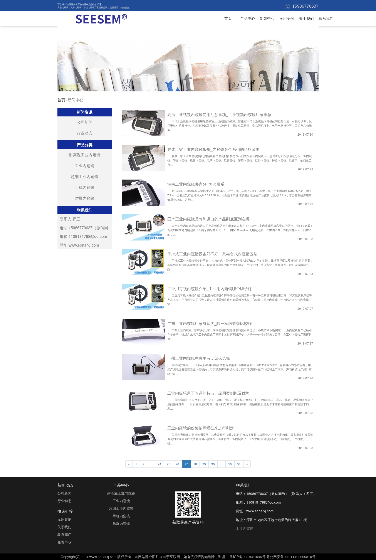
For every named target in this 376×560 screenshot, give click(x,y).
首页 (228, 18)
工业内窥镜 (62, 7)
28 (195, 464)
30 (213, 464)
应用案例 (286, 18)
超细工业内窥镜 (84, 176)
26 (177, 464)
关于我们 (306, 18)
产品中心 (247, 18)
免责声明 (64, 542)
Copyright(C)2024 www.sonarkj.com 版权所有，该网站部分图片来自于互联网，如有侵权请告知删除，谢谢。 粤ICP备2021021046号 (163, 556)
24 (159, 464)
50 (230, 464)
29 (204, 464)
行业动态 (84, 133)
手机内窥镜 (84, 187)
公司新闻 (84, 122)
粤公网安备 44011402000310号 (291, 556)
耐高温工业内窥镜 (84, 154)
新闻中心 (267, 18)
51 (239, 464)
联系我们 (326, 18)
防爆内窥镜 (84, 198)
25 (168, 464)
